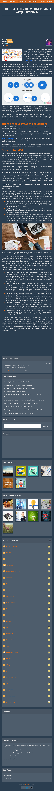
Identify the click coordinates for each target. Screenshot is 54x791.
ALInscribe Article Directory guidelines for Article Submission (19, 753)
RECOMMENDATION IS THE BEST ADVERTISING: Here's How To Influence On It (27, 396)
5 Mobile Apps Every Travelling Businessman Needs (19, 388)
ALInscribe (28, 784)
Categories (23, 1)
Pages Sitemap (7, 778)
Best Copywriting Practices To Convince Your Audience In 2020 (23, 410)
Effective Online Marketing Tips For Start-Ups (18, 385)
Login (43, 1)
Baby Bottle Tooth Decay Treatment (15, 391)
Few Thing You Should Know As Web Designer (18, 382)
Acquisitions (28, 60)
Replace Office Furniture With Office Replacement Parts (21, 403)
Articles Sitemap (8, 775)
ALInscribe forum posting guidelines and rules (16, 750)
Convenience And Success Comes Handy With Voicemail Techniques (24, 400)
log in (8, 370)
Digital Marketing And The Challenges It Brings (18, 406)
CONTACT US (13, 1)
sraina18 (8, 45)
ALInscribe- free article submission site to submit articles (18, 762)
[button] (50, 540)
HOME (5, 1)
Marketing (11, 47)
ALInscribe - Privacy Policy (10, 759)
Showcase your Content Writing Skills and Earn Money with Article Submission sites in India (27, 746)
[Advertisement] (27, 28)
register (14, 370)
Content (32, 1)
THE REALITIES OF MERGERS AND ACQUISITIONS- (18, 413)
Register (49, 1)
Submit (45, 426)
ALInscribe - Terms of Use (10, 756)
